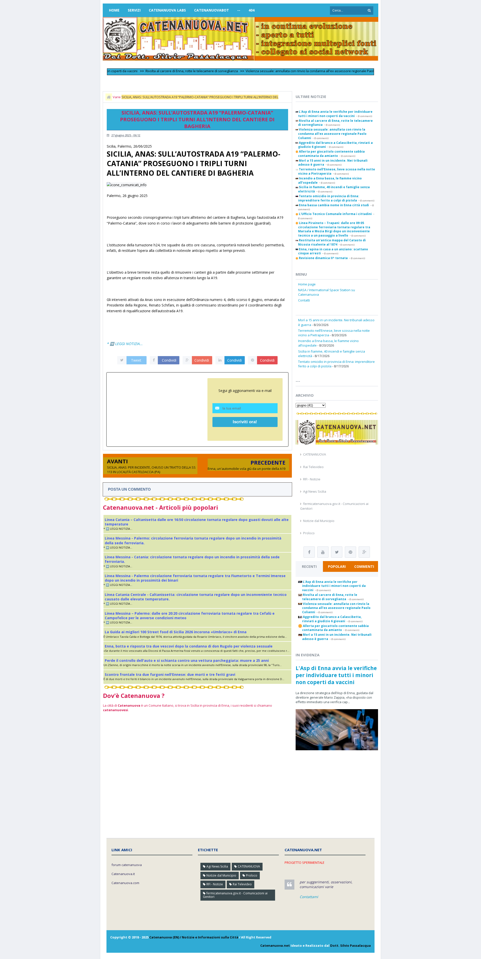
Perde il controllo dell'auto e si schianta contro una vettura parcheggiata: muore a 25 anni (187, 660)
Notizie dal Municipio (318, 520)
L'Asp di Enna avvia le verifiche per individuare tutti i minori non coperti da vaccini (336, 675)
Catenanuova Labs (167, 10)
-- (238, 10)
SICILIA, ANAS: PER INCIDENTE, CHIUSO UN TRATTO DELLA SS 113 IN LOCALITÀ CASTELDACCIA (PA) (151, 469)
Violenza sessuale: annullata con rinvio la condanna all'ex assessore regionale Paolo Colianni (298, 71)
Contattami (309, 896)
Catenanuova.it (123, 874)
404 (252, 10)
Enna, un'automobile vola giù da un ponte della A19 (246, 468)
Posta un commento (129, 489)
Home (114, 10)
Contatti (304, 300)
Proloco (309, 533)
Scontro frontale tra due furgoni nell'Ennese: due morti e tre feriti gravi (170, 674)
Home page (307, 284)
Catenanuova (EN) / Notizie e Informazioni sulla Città (193, 937)
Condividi (169, 360)
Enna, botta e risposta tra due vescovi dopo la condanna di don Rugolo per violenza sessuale (189, 646)
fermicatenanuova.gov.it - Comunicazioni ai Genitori (235, 895)
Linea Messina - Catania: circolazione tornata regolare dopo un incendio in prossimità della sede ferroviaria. (192, 559)
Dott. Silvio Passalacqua (350, 945)
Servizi (134, 10)
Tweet (136, 360)
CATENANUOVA (314, 454)
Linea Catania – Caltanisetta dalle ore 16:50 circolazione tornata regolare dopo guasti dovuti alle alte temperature (197, 521)
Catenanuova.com (125, 883)
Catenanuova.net (275, 945)
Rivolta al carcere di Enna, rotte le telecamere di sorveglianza (173, 71)
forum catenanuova (126, 865)
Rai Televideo (313, 467)
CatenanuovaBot (211, 10)
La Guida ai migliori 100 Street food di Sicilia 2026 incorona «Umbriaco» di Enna (176, 631)
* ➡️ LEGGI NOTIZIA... (125, 343)
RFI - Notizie (311, 479)
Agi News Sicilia (314, 491)
